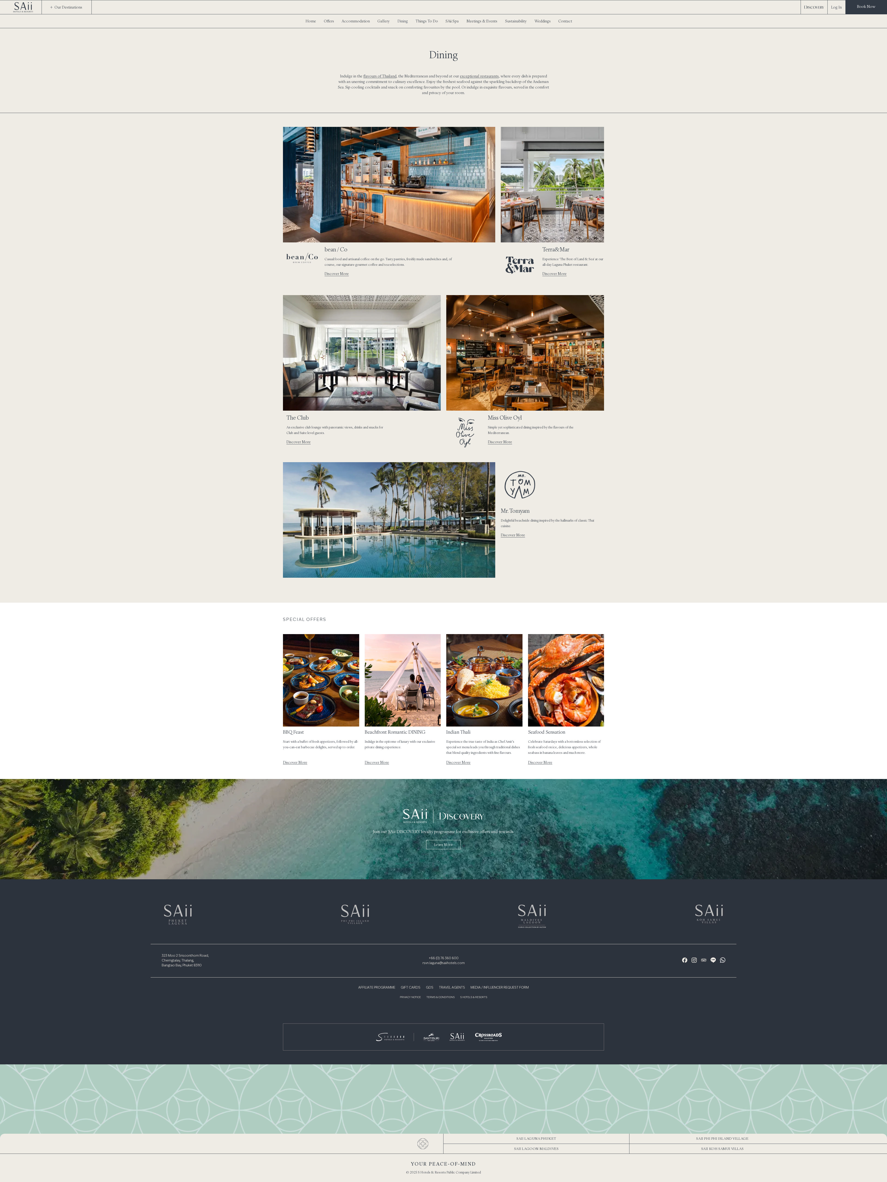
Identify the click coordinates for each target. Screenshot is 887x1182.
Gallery (383, 21)
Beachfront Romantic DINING (395, 732)
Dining (403, 21)
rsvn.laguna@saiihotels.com (443, 963)
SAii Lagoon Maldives (536, 1148)
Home (311, 21)
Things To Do (427, 21)
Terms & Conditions (440, 997)
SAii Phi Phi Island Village (722, 1138)
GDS (429, 987)
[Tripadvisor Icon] (703, 960)
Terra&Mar (555, 249)
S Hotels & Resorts (473, 997)
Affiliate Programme (376, 987)
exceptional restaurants (479, 76)
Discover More (337, 273)
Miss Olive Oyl (505, 417)
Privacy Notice (410, 997)
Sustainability (516, 21)
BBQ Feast (293, 732)
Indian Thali (458, 732)
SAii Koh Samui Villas (722, 1148)
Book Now (866, 6)
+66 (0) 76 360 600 (444, 958)
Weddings (543, 21)
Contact (565, 21)
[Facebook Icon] (684, 960)
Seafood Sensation (546, 732)
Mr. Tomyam (515, 510)
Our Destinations (68, 7)
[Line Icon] (713, 960)
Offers (329, 21)
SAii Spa (452, 21)
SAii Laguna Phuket (536, 1138)
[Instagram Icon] (694, 960)
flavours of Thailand (379, 76)
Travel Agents (452, 987)
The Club (297, 417)
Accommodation (356, 21)
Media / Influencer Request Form (500, 987)
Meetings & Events (482, 21)
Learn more (443, 845)
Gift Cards (410, 987)
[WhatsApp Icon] (722, 960)
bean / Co (336, 249)
